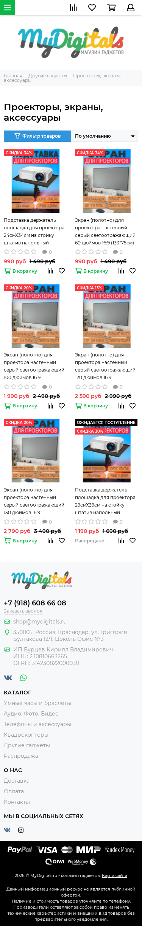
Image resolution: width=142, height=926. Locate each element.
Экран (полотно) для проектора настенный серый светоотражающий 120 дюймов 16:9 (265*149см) (105, 366)
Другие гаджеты (27, 745)
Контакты (17, 802)
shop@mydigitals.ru (40, 621)
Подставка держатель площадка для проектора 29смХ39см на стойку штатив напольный (105, 501)
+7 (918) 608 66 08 (35, 603)
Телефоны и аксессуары (37, 724)
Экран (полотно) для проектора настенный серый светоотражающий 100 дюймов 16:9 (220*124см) (34, 366)
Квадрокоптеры (26, 734)
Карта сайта (114, 875)
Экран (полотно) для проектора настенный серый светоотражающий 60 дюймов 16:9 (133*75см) (105, 231)
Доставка (17, 780)
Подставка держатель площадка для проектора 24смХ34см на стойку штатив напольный (34, 231)
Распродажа (21, 755)
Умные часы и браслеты (37, 703)
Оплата (14, 791)
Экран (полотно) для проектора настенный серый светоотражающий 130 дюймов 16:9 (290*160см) (34, 501)
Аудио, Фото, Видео (31, 713)
